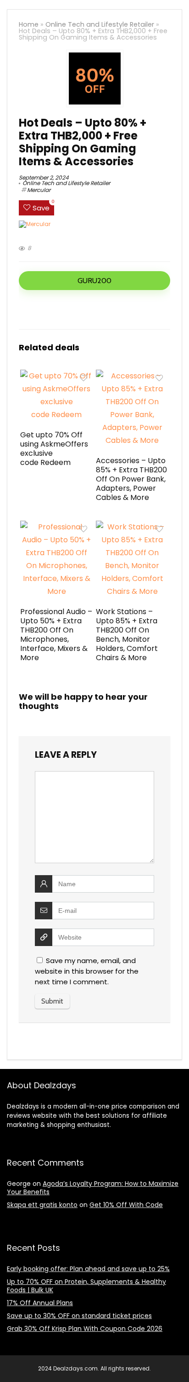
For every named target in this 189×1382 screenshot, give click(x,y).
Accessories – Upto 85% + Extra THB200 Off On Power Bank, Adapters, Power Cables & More (131, 479)
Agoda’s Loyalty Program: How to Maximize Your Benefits (92, 1187)
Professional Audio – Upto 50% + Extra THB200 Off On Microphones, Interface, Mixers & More (56, 634)
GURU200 (94, 280)
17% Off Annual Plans (40, 1302)
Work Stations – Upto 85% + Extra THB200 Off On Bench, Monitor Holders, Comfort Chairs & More (127, 634)
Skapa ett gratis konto (42, 1204)
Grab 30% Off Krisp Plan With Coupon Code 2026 (84, 1328)
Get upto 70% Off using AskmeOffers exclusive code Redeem (54, 449)
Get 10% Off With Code (126, 1204)
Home (29, 24)
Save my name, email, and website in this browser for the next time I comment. (87, 971)
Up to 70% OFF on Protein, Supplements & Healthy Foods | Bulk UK (86, 1286)
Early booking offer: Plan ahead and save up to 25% (88, 1268)
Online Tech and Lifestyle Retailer (99, 24)
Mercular (38, 190)
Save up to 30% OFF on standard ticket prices (79, 1315)
